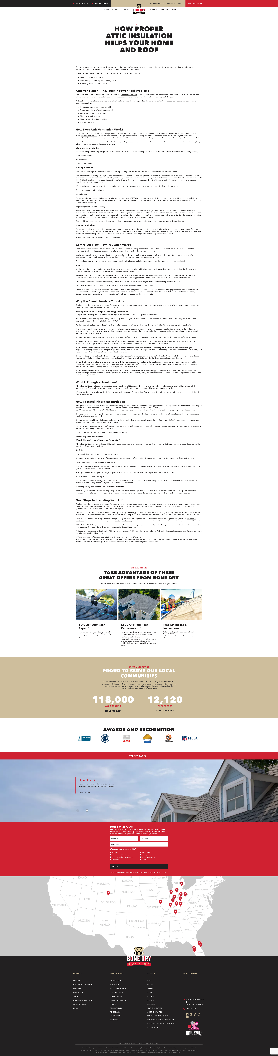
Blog (174, 9)
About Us (125, 9)
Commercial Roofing (120, 855)
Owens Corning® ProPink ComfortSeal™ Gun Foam (103, 343)
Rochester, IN (116, 1008)
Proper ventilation (89, 136)
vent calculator (100, 171)
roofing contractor (123, 521)
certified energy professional (174, 458)
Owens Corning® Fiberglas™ (155, 356)
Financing (164, 9)
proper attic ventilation (173, 221)
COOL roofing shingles (139, 372)
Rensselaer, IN (116, 1012)
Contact (151, 1000)
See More (114, 1020)
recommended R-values (129, 480)
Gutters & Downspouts (83, 985)
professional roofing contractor (126, 337)
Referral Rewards (157, 3)
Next (87, 810)
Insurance (171, 3)
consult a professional (173, 414)
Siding (144, 855)
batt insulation (85, 432)
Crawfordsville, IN (118, 1000)
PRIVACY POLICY (153, 1028)
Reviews (115, 9)
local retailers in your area (106, 422)
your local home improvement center (181, 466)
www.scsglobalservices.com (147, 541)
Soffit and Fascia (148, 857)
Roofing (115, 852)
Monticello (115, 1016)
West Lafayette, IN (118, 989)
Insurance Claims (154, 1008)
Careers (180, 3)
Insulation (86, 231)
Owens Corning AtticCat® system (167, 420)
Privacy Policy (163, 872)
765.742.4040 (191, 1009)
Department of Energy (162, 289)
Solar (144, 859)
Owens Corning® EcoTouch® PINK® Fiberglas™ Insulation (104, 410)
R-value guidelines (88, 372)
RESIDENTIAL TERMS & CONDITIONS (161, 1024)
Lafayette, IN (115, 981)
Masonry (115, 859)
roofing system (165, 67)
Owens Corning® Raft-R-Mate (128, 426)
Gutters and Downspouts (122, 857)
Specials (153, 9)
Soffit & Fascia (79, 1004)
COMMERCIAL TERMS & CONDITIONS (161, 1020)
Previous (77, 810)
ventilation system (129, 95)
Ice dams (84, 107)
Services (105, 9)
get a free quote (195, 3)
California (135, 370)
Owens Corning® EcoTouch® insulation (142, 392)
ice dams (134, 142)
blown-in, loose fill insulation (105, 444)
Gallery (150, 985)
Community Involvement (157, 1016)
